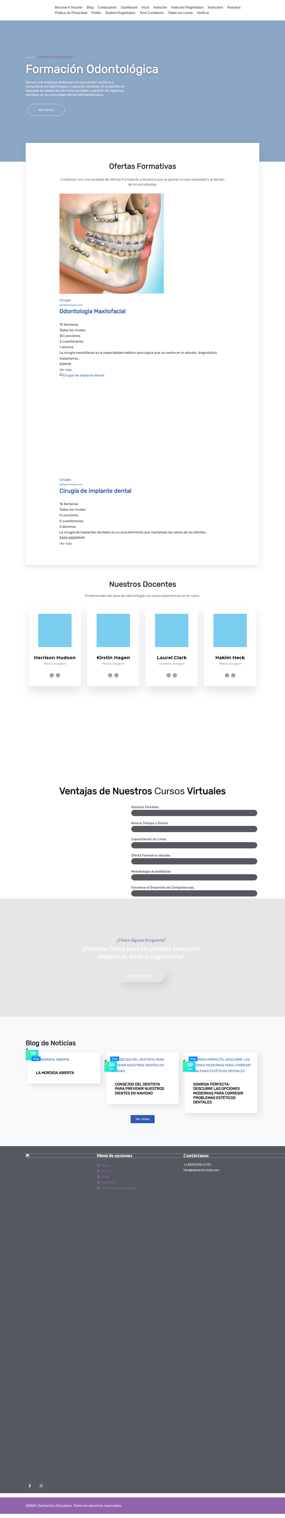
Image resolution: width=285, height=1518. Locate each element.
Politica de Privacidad (71, 13)
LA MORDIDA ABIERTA (55, 1072)
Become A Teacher (69, 7)
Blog (90, 7)
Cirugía (65, 300)
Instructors (215, 7)
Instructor (160, 7)
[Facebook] (30, 1486)
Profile (96, 13)
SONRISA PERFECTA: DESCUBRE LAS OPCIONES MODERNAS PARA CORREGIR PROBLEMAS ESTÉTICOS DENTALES (218, 1093)
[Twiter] (58, 675)
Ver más (65, 370)
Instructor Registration (187, 7)
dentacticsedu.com (70, 305)
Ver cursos (46, 110)
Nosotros (234, 7)
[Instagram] (41, 1486)
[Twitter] (110, 675)
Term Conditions (152, 13)
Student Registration (120, 13)
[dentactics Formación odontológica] (36, 10)
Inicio (145, 7)
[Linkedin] (52, 675)
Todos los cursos (180, 13)
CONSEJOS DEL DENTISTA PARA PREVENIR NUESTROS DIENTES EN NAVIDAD (139, 1088)
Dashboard (129, 7)
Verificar (203, 13)
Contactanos (107, 7)
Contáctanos (141, 975)
